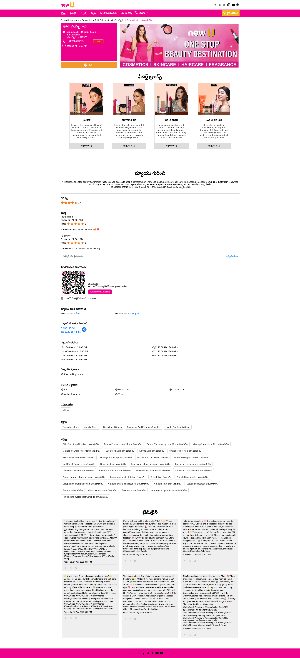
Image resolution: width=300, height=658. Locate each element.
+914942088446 (75, 40)
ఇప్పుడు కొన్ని (86, 145)
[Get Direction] (84, 331)
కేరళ (78, 313)
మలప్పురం (134, 313)
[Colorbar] (172, 99)
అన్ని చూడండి (232, 255)
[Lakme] (87, 99)
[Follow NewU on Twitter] (224, 5)
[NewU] (67, 5)
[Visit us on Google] (219, 5)
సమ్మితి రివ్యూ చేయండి (72, 255)
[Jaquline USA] (214, 99)
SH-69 (66, 409)
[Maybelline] (129, 99)
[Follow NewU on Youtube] (233, 5)
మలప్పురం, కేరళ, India (71, 331)
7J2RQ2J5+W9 (68, 328)
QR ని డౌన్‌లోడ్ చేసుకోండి (100, 291)
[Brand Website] (237, 5)
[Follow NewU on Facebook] (215, 5)
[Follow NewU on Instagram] (228, 5)
